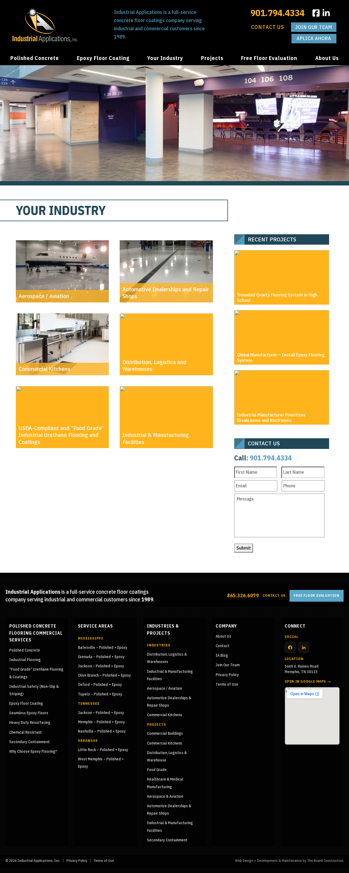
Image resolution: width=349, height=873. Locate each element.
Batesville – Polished (95, 647)
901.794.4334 (278, 13)
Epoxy (122, 647)
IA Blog (222, 655)
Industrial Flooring (25, 659)
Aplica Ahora (314, 38)
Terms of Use (227, 684)
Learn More (62, 480)
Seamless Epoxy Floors (28, 712)
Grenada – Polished (94, 656)
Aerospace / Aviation (164, 688)
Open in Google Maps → (308, 681)
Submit (243, 548)
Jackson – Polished (94, 666)
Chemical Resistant (25, 732)
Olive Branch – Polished (97, 675)
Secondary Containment (29, 741)
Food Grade (157, 769)
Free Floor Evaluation (269, 58)
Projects (212, 58)
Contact (222, 645)
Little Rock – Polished (96, 749)
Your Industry (165, 58)
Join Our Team (313, 27)
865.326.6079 (243, 595)
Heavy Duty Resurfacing (29, 722)
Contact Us (267, 27)
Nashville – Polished (95, 731)
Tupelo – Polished (93, 694)
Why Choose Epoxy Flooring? (33, 751)
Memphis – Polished (94, 721)
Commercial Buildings (165, 733)
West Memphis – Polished (99, 759)
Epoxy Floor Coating (103, 58)
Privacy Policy (227, 674)
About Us (327, 58)
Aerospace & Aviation (165, 796)
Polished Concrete (34, 58)
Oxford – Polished (93, 684)
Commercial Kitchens (164, 714)
